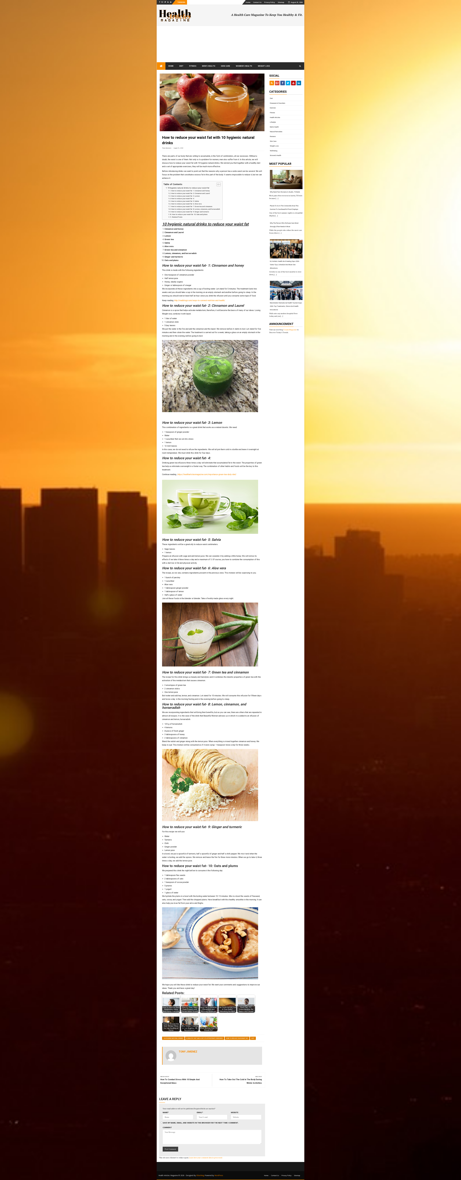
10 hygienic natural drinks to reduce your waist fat (188, 188)
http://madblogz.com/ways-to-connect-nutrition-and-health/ (199, 300)
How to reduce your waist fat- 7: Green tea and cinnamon (191, 206)
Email (200, 1112)
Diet (181, 66)
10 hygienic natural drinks (173, 1038)
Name (166, 1112)
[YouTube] (293, 83)
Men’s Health (208, 66)
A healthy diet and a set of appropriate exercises (204, 1038)
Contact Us (257, 2)
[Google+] (277, 83)
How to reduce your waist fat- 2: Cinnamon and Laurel (190, 193)
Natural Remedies (276, 132)
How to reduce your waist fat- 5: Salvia (185, 201)
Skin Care (225, 66)
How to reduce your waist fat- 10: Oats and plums (189, 214)
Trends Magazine (290, 329)
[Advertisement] (230, 44)
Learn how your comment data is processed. (205, 1157)
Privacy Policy (269, 2)
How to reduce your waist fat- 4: (182, 198)
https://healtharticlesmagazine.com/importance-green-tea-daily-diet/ (207, 474)
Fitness (192, 66)
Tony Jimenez (166, 148)
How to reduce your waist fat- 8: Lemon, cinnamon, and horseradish (195, 209)
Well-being (273, 151)
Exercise (273, 108)
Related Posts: (177, 217)
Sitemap (281, 2)
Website (234, 1112)
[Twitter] (288, 83)
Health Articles (275, 117)
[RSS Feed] (272, 83)
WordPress (219, 1175)
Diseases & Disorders (277, 103)
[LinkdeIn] (299, 83)
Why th (190, 2)
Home (248, 2)
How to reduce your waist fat (237, 1038)
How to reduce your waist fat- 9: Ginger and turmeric (190, 212)
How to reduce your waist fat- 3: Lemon (185, 196)
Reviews (273, 136)
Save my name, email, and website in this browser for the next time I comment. (201, 1123)
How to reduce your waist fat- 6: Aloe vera (186, 204)
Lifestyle (273, 122)
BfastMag (200, 1175)
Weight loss (264, 66)
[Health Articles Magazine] (161, 66)
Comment (167, 1127)
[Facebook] (282, 83)
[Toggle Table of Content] (217, 184)
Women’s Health (244, 66)
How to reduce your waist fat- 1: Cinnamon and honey (190, 191)
